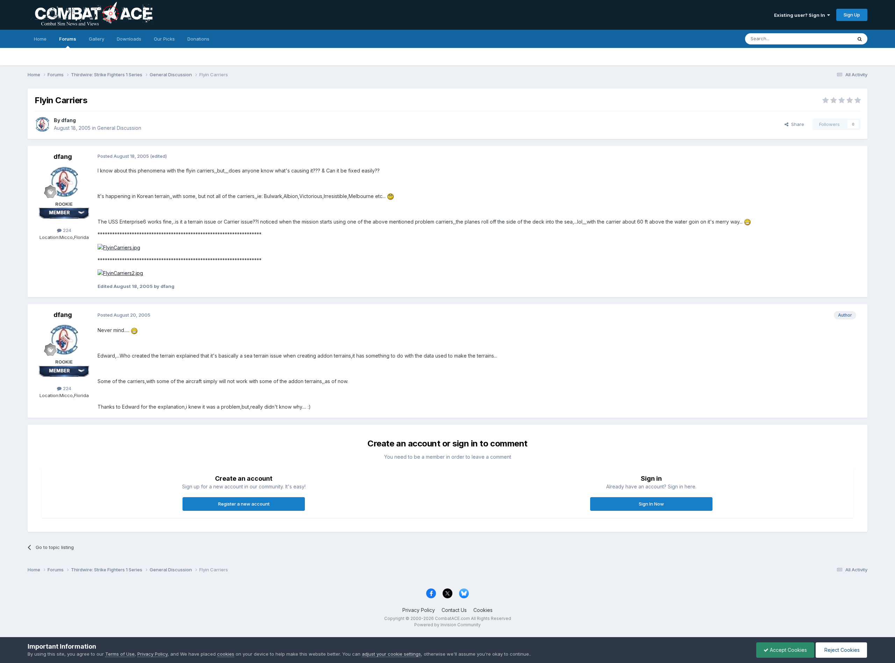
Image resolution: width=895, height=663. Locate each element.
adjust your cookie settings (391, 654)
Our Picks (164, 39)
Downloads (129, 39)
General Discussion (119, 128)
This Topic (832, 38)
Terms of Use (120, 654)
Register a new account (244, 504)
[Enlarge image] (119, 247)
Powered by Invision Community (447, 624)
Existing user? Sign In (800, 15)
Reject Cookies (841, 650)
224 (66, 230)
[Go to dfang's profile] (42, 124)
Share (796, 124)
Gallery (96, 39)
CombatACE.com (452, 618)
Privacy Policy (418, 610)
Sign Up (852, 14)
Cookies (483, 610)
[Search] (859, 38)
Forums (67, 39)
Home (40, 39)
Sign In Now (651, 504)
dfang (68, 120)
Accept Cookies (787, 650)
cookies (225, 654)
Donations (198, 39)
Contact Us (454, 610)
